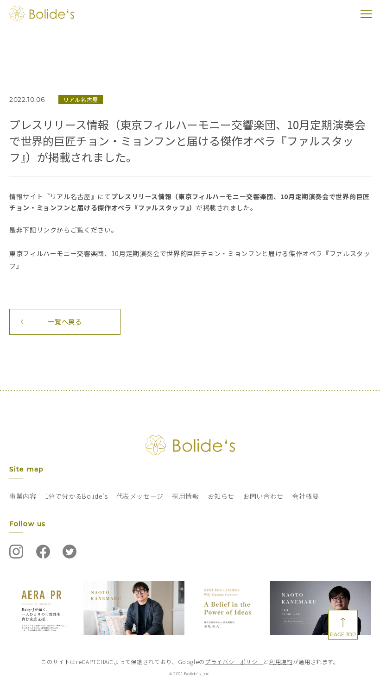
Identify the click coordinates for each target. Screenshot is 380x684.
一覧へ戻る (65, 321)
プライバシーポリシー (234, 661)
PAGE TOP (342, 634)
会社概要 (305, 496)
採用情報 (185, 496)
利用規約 (281, 661)
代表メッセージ (140, 496)
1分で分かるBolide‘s (76, 496)
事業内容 (23, 496)
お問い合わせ (263, 496)
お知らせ (221, 496)
